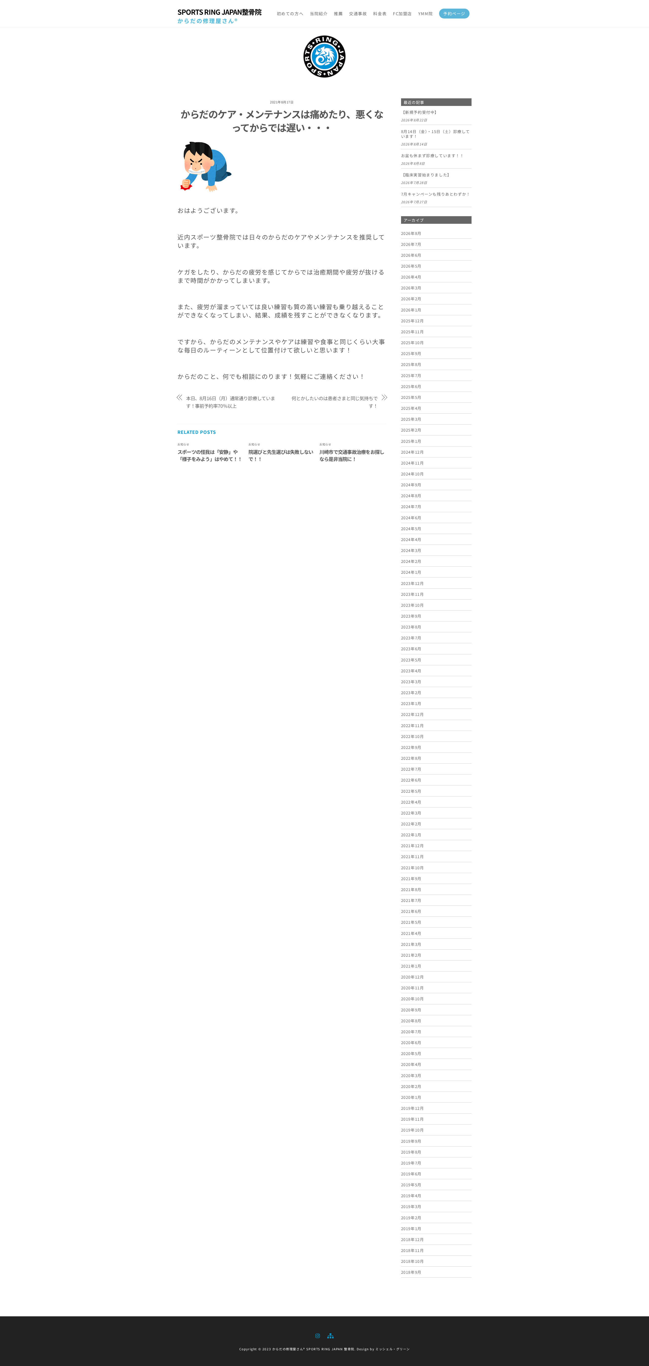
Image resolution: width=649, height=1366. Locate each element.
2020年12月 (412, 977)
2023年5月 (411, 659)
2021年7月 (411, 900)
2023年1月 (411, 703)
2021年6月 (411, 911)
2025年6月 (411, 386)
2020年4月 (411, 1064)
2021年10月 (412, 867)
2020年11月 (412, 987)
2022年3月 (411, 813)
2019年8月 (411, 1152)
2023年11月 (412, 594)
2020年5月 (411, 1053)
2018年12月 (412, 1239)
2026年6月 (411, 255)
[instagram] (318, 1334)
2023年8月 (411, 627)
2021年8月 (411, 889)
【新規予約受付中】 (420, 112)
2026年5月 (411, 266)
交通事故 (358, 13)
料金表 (380, 13)
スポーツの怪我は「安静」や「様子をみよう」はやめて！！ (209, 455)
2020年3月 (411, 1075)
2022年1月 (411, 834)
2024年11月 (412, 463)
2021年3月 (411, 944)
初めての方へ (290, 13)
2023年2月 (411, 692)
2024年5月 (411, 528)
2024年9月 (411, 484)
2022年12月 (412, 714)
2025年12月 (412, 320)
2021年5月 (411, 922)
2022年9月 (411, 747)
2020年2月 (411, 1086)
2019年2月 (411, 1217)
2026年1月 (411, 309)
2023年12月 (412, 583)
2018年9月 (411, 1272)
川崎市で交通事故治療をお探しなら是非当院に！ (351, 455)
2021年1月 (411, 966)
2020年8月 (411, 1020)
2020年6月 (411, 1042)
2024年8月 (411, 495)
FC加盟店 (402, 13)
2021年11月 (412, 856)
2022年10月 (412, 736)
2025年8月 (411, 364)
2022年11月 (412, 725)
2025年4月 (411, 408)
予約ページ (454, 13)
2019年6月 (411, 1173)
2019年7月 (411, 1163)
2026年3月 (411, 287)
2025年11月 (412, 331)
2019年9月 (411, 1141)
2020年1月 (411, 1097)
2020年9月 (411, 1009)
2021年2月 (411, 955)
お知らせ (183, 444)
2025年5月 (411, 397)
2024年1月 (411, 572)
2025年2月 (411, 430)
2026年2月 (411, 298)
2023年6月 (411, 648)
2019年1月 (411, 1228)
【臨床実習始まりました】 (426, 174)
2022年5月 (411, 791)
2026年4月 (411, 277)
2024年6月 (411, 517)
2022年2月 (411, 823)
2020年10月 (412, 998)
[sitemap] (330, 1334)
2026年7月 (411, 244)
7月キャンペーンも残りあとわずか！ (436, 194)
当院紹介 (319, 13)
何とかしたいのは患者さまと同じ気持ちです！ (335, 402)
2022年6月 (411, 780)
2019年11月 (412, 1119)
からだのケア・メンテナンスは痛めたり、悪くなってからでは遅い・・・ (282, 121)
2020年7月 (411, 1031)
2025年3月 (411, 419)
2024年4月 (411, 539)
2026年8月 (411, 233)
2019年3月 (411, 1206)
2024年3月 (411, 550)
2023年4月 (411, 670)
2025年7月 (411, 375)
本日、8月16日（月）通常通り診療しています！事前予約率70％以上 (230, 402)
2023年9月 (411, 616)
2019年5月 (411, 1184)
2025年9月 (411, 353)
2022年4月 (411, 802)
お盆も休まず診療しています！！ (432, 155)
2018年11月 (412, 1250)
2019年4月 (411, 1195)
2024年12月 (412, 452)
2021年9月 (411, 878)
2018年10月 (412, 1261)
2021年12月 (412, 845)
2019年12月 (412, 1108)
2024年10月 (412, 473)
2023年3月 (411, 681)
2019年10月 (412, 1130)
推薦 (338, 13)
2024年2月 (411, 561)
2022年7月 (411, 769)
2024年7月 (411, 506)
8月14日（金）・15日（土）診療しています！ (435, 134)
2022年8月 (411, 758)
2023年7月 (411, 637)
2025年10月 (412, 342)
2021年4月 (411, 933)
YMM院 (425, 13)
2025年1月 (411, 441)
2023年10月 (412, 605)
